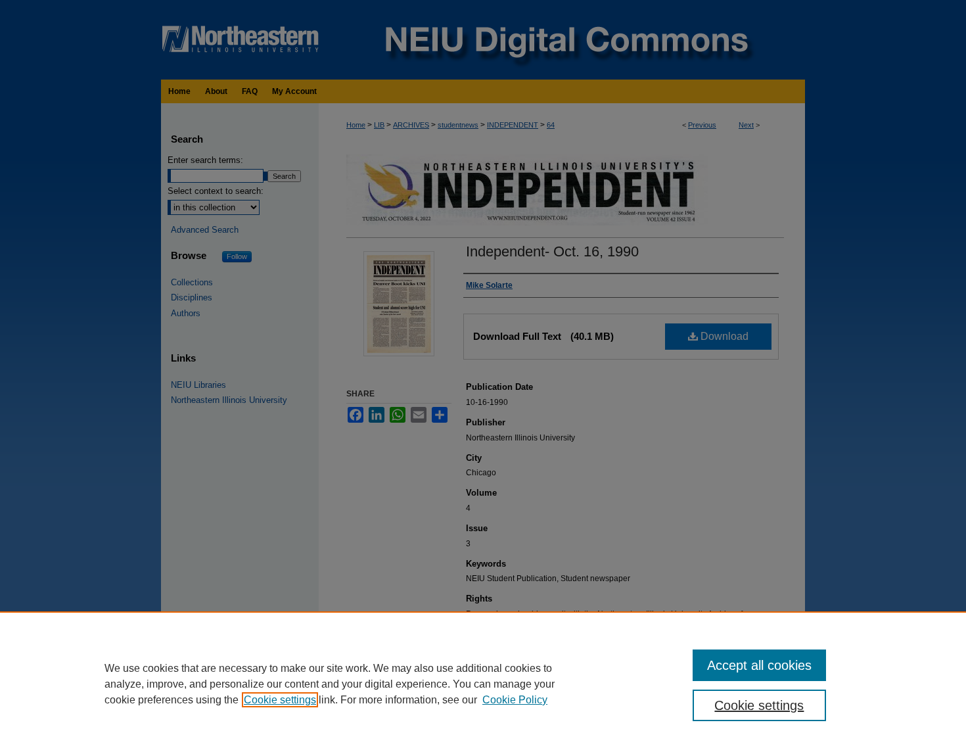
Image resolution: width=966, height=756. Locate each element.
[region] (483, 683)
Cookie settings (280, 699)
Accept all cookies (759, 665)
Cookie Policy (514, 699)
